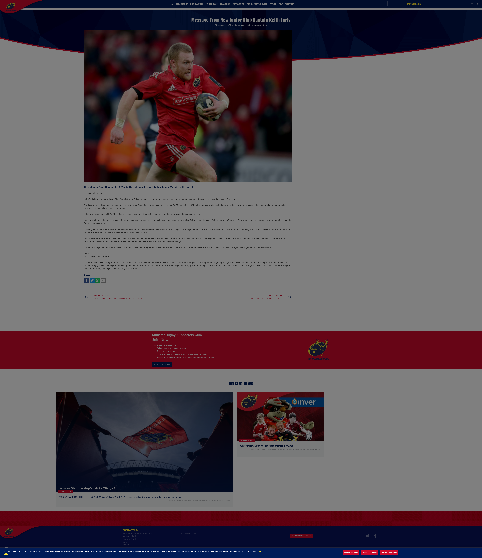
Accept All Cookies (389, 553)
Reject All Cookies (370, 553)
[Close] (478, 552)
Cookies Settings (351, 553)
